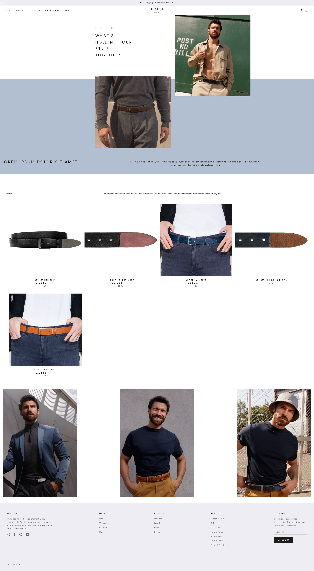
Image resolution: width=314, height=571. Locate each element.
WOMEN (19, 10)
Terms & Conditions (219, 545)
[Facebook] (14, 534)
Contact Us (216, 527)
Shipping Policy (218, 536)
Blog (101, 532)
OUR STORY (34, 10)
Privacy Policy (217, 540)
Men (101, 518)
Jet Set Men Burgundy (121, 280)
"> (1, 3)
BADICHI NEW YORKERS (57, 10)
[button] (41, 283)
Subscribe (283, 540)
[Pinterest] (20, 534)
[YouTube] (27, 534)
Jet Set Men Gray (45, 280)
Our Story (103, 527)
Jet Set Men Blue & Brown (271, 280)
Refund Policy (217, 532)
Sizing (213, 523)
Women (102, 523)
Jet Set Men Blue (196, 280)
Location (158, 523)
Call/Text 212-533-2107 (157, 3)
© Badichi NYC (15, 564)
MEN (8, 10)
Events (157, 532)
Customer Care (217, 518)
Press (156, 527)
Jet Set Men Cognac (45, 370)
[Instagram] (8, 534)
